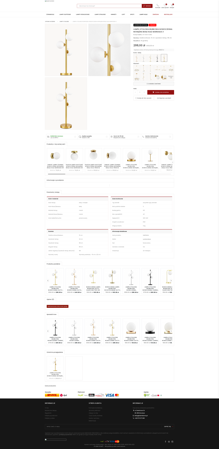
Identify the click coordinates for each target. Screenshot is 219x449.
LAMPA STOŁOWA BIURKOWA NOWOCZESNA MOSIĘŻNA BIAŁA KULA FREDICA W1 (131, 166)
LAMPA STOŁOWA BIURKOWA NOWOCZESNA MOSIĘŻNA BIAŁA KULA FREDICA (150, 166)
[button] (172, 162)
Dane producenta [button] (50, 386)
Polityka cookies (50, 418)
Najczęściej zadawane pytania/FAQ (143, 408)
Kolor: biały (137, 52)
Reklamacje (92, 421)
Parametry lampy (53, 192)
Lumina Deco (147, 239)
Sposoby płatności (94, 410)
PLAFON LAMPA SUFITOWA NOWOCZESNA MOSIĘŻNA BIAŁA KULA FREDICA (93, 166)
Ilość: (135, 88)
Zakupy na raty (93, 413)
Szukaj (148, 6)
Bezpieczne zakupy (51, 410)
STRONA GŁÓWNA (50, 21)
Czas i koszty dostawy (95, 415)
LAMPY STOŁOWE (64, 21)
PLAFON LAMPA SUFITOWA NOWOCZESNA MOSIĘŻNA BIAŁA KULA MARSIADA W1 (74, 166)
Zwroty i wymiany (94, 418)
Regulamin (48, 413)
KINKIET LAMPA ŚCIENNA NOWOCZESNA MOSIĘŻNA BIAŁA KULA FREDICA (112, 166)
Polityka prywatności (51, 415)
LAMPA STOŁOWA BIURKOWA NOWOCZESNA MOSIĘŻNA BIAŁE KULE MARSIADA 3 (55, 374)
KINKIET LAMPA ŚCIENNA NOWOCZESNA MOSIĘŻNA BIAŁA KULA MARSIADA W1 (55, 166)
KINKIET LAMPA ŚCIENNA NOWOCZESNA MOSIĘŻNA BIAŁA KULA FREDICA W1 (169, 166)
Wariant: (136, 63)
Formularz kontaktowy (95, 408)
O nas (47, 408)
